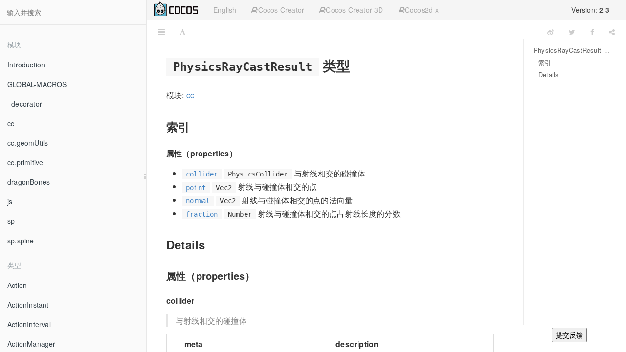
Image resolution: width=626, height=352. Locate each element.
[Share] (612, 32)
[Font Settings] (182, 32)
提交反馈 (569, 335)
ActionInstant (28, 304)
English (224, 10)
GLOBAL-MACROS (37, 84)
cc (10, 123)
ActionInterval (29, 324)
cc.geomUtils (27, 143)
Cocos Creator (281, 10)
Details (548, 74)
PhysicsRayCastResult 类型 (572, 50)
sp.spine (20, 240)
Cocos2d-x (422, 10)
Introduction (26, 64)
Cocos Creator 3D (354, 10)
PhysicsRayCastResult (367, 31)
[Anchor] (358, 65)
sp (11, 221)
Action (17, 285)
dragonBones (28, 182)
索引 (544, 62)
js (9, 201)
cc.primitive (25, 162)
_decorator (24, 104)
